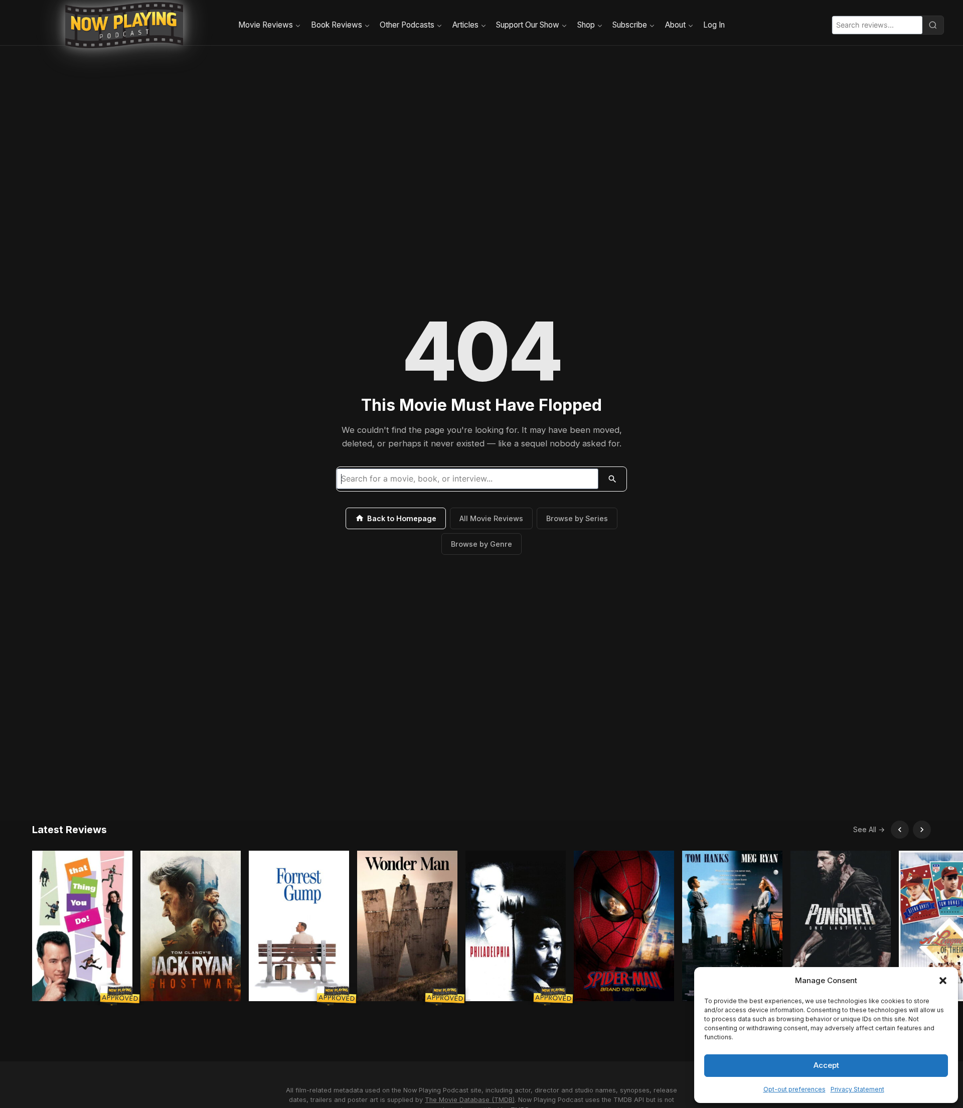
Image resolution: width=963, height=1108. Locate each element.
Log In (714, 25)
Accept (826, 1065)
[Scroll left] (900, 830)
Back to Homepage (401, 518)
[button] (943, 981)
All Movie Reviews (491, 518)
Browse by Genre (481, 544)
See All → (869, 829)
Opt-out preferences (794, 1089)
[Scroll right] (922, 830)
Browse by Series (577, 518)
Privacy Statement (857, 1089)
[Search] (932, 25)
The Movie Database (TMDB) (470, 1099)
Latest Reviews (69, 830)
